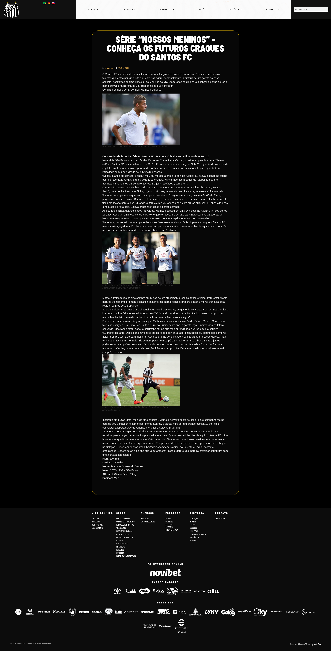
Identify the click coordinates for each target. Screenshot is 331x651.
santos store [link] (97, 525)
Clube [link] (92, 9)
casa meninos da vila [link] (124, 537)
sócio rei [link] (95, 519)
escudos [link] (193, 528)
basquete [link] (169, 527)
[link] (13, 9)
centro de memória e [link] (198, 534)
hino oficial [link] (194, 531)
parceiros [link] (120, 550)
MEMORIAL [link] (120, 540)
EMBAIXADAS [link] (120, 547)
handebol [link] (169, 524)
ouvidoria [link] (120, 553)
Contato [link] (271, 9)
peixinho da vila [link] (172, 530)
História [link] (234, 9)
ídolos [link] (192, 525)
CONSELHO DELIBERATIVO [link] (125, 522)
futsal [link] (168, 519)
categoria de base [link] (148, 522)
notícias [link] (193, 540)
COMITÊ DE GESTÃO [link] (123, 519)
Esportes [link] (166, 9)
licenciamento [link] (97, 528)
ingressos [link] (96, 522)
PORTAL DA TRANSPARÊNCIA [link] (126, 556)
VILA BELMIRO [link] (121, 528)
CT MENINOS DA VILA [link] (123, 534)
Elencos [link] (128, 9)
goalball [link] (169, 522)
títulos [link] (193, 522)
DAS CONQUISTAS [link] (122, 543)
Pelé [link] (201, 9)
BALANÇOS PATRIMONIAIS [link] (125, 525)
